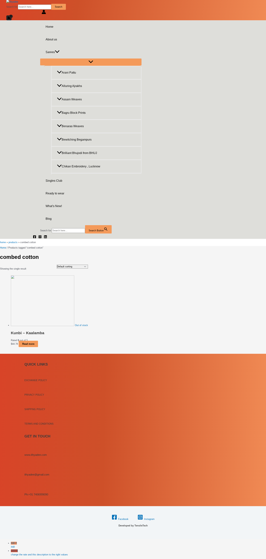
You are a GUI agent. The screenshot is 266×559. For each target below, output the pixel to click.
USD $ (39, 552)
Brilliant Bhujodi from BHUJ (79, 153)
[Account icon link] (44, 12)
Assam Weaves (72, 99)
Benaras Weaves (73, 126)
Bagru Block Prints (74, 112)
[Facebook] (34, 237)
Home (49, 26)
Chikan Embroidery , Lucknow (81, 166)
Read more (28, 344)
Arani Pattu (69, 72)
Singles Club (54, 180)
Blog (49, 218)
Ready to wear (55, 193)
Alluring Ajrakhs (72, 85)
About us (51, 39)
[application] (57, 52)
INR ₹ (14, 545)
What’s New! (54, 206)
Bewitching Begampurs (77, 139)
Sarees (50, 52)
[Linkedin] (45, 237)
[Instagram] (40, 237)
